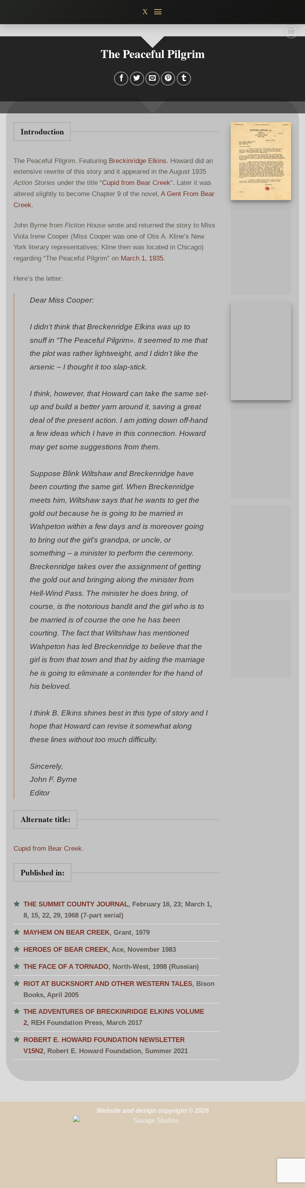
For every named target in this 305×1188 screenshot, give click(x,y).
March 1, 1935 (142, 258)
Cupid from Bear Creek (136, 183)
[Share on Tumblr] (184, 79)
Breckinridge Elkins (137, 161)
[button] (158, 11)
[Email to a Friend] (152, 79)
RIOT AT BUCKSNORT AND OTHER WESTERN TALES (107, 984)
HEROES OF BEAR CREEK (65, 949)
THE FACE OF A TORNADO (65, 966)
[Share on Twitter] (137, 79)
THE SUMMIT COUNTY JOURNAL (75, 904)
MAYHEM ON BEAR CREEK (66, 932)
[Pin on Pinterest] (168, 79)
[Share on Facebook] (121, 79)
